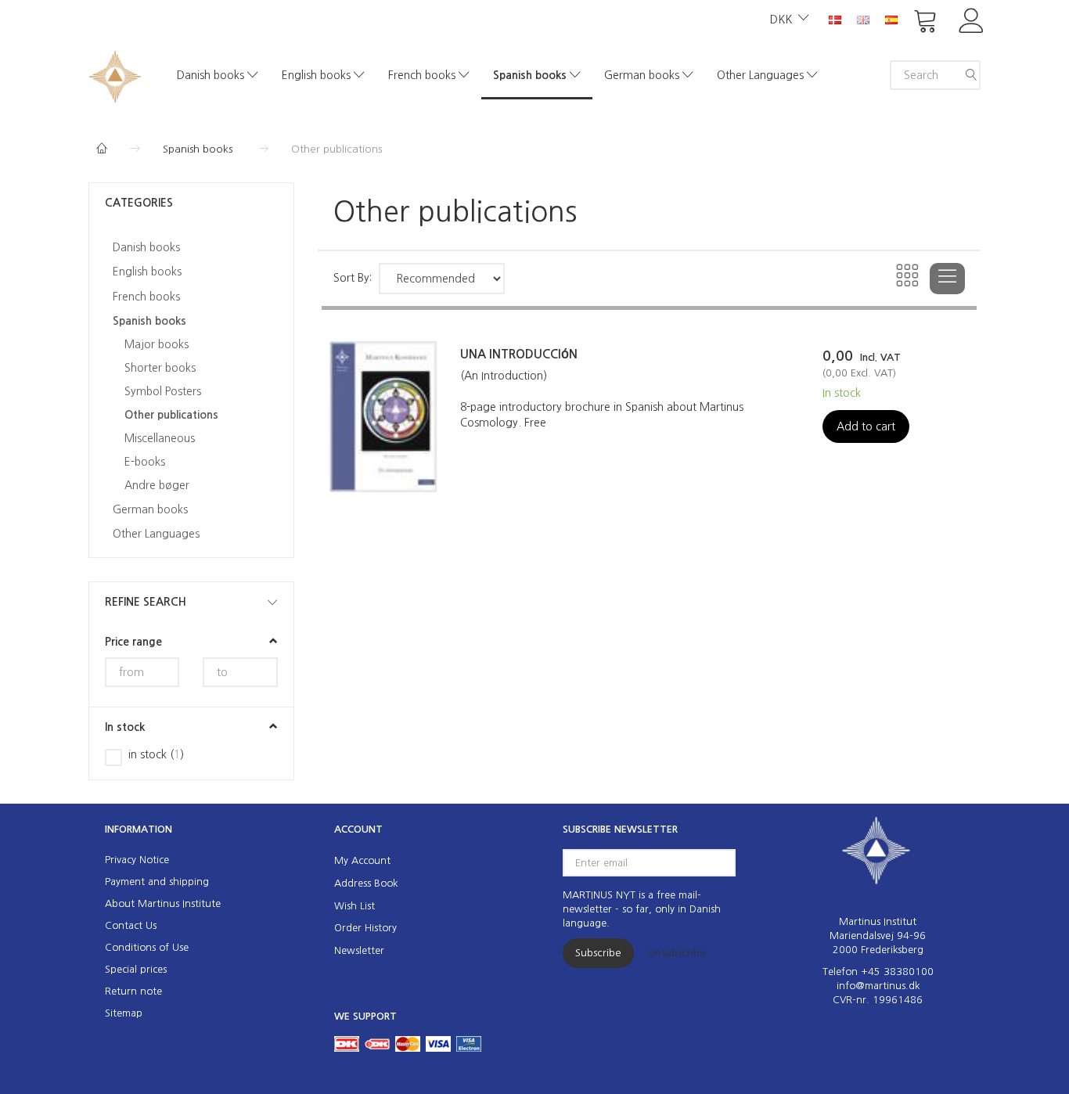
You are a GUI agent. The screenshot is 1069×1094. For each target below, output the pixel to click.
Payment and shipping (157, 881)
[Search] (971, 75)
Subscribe (598, 953)
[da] (835, 19)
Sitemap (123, 1013)
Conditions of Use (147, 947)
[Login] (971, 19)
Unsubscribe (677, 953)
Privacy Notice (137, 860)
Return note (133, 991)
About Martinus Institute (163, 903)
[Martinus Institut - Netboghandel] (115, 74)
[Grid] (908, 278)
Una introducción (519, 354)
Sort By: (352, 277)
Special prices (136, 969)
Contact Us (131, 925)
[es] (891, 19)
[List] (947, 278)
